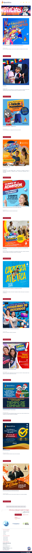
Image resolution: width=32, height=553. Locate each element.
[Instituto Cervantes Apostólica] (6, 2)
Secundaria (4, 534)
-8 (11, 506)
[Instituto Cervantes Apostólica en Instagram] (29, 552)
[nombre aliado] (6, 523)
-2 (20, 506)
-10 (8, 506)
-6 (14, 506)
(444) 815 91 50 (5, 544)
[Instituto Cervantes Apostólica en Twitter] (28, 552)
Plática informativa (5, 539)
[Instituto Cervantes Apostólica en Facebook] (27, 552)
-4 (17, 506)
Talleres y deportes (5, 540)
